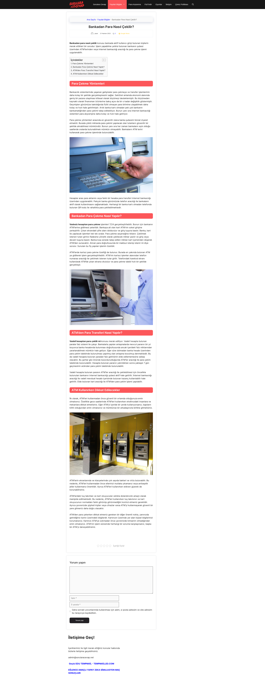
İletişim (169, 4)
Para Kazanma (135, 4)
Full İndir (148, 4)
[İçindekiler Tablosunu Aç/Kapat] (103, 60)
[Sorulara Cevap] (76, 4)
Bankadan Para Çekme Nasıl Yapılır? (88, 67)
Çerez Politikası (181, 4)
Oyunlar (158, 4)
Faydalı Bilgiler (116, 4)
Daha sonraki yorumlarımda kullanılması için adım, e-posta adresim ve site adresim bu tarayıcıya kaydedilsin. (112, 611)
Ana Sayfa (91, 20)
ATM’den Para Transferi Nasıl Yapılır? (89, 70)
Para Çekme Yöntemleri (82, 63)
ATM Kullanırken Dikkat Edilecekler (88, 74)
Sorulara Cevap (99, 4)
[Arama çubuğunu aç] (193, 4)
